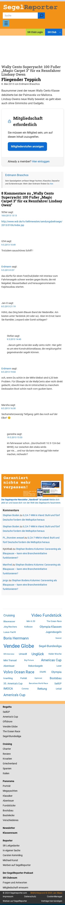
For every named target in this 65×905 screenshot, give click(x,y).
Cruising (9, 615)
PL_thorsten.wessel (13, 537)
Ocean (10, 731)
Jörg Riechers (10, 626)
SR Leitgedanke (11, 845)
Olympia (56, 672)
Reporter (7, 840)
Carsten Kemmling (13, 855)
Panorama (8, 781)
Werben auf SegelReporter (17, 865)
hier (51, 183)
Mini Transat (10, 660)
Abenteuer (9, 665)
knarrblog (8, 678)
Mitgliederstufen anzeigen (27, 146)
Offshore (7, 721)
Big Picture (29, 660)
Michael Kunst (10, 860)
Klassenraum (10, 832)
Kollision (28, 626)
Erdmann (6, 266)
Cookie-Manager (54, 896)
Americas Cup (51, 660)
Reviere (7, 753)
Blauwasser (9, 621)
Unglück (38, 654)
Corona (25, 688)
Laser (59, 666)
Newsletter (9, 828)
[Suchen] (41, 15)
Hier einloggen (41, 161)
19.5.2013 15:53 (14, 437)
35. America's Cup (13, 683)
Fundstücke (9, 805)
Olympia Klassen (51, 626)
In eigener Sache (11, 850)
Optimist (38, 678)
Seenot (58, 638)
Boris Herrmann (16, 638)
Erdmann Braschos (16, 175)
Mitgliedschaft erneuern (15, 887)
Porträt (23, 678)
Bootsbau (56, 678)
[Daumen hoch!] (2, 231)
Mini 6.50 (31, 621)
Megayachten (10, 790)
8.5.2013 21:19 (8, 306)
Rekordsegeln (35, 665)
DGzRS (43, 672)
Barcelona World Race (38, 683)
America (7, 716)
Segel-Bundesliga (50, 646)
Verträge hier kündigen (51, 901)
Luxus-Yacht (9, 632)
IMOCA (8, 688)
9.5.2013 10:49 (8, 245)
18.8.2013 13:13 (9, 215)
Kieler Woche (55, 654)
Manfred (7, 564)
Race (17, 731)
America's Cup (14, 695)
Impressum (8, 896)
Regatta (7, 706)
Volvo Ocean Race (18, 672)
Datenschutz (30, 896)
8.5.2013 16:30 (8, 408)
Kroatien (7, 758)
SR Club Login (35, 32)
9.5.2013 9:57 (7, 270)
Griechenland (10, 763)
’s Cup (15, 716)
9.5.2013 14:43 (14, 339)
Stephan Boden (11, 515)
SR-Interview (8, 654)
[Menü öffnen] (6, 23)
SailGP (58, 683)
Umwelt (23, 654)
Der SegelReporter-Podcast (18, 872)
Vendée (7, 726)
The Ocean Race (54, 621)
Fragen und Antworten (15, 882)
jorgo (5, 580)
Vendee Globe (18, 646)
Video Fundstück (46, 615)
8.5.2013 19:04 (8, 372)
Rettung (42, 688)
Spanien (7, 768)
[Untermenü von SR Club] (60, 32)
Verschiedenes (10, 820)
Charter (7, 748)
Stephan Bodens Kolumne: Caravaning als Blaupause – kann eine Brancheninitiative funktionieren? (32, 553)
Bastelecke (8, 815)
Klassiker (7, 795)
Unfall (59, 688)
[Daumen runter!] (2, 234)
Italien (6, 773)
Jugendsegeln (54, 632)
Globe (14, 726)
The (5, 731)
